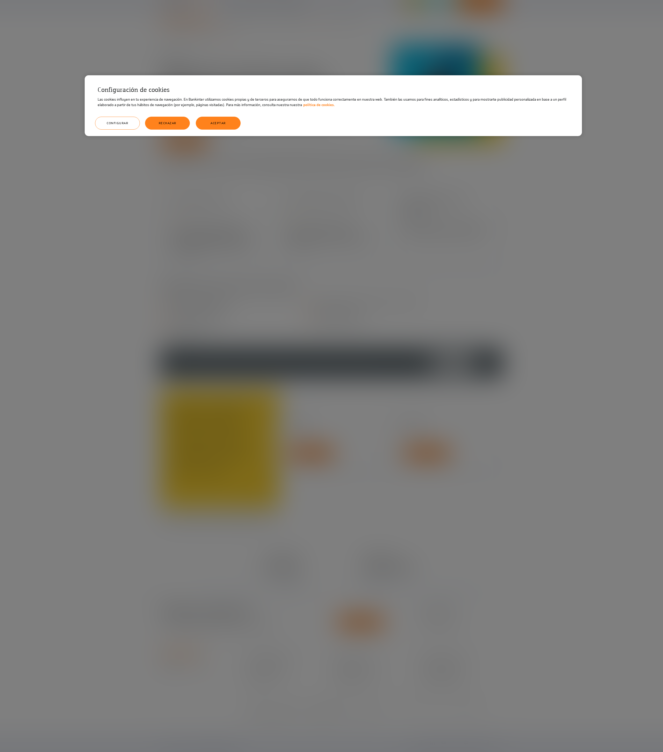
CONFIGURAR (117, 123)
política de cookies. (319, 105)
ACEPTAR (218, 123)
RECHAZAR (167, 123)
